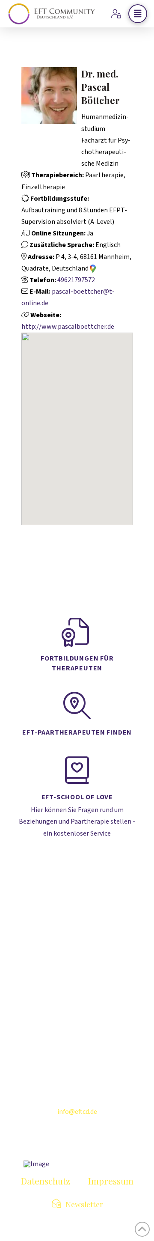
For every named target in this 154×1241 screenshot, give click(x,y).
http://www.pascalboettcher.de (67, 326)
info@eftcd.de (77, 1111)
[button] (137, 13)
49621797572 (76, 280)
